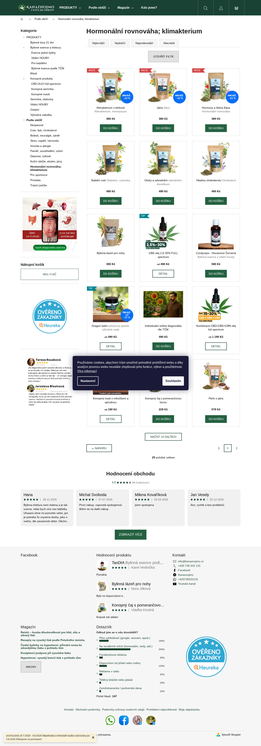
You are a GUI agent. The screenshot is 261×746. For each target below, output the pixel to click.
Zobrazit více (130, 534)
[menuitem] (70, 7)
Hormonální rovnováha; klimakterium (45, 168)
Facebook (184, 570)
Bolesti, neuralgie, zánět (45, 135)
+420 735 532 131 (189, 565)
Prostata (35, 180)
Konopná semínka (42, 89)
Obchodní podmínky (88, 709)
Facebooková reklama (113, 654)
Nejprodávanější (144, 43)
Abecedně (169, 43)
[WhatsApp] (110, 719)
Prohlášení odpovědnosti (161, 709)
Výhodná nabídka (41, 114)
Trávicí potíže (38, 185)
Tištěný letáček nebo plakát (116, 679)
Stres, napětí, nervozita (44, 140)
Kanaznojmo (185, 574)
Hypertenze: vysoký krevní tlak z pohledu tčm (51, 657)
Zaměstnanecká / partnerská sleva (120, 688)
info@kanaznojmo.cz (191, 561)
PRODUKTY (33, 37)
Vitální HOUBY (40, 57)
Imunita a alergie (40, 145)
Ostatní (34, 109)
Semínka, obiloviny (41, 99)
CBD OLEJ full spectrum (46, 83)
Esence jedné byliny (43, 52)
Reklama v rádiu (109, 671)
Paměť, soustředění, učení (46, 150)
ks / (49, 274)
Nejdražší (120, 43)
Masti (33, 73)
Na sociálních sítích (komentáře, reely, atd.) (125, 646)
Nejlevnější (98, 43)
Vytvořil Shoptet (231, 734)
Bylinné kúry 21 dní (42, 42)
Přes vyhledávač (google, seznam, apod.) (124, 637)
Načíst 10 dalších (163, 436)
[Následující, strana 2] (228, 448)
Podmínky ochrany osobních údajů (123, 709)
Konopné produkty (41, 78)
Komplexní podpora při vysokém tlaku (46, 653)
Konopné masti (40, 94)
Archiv (31, 666)
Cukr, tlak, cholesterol (43, 130)
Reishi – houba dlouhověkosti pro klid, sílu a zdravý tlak (50, 634)
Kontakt (69, 709)
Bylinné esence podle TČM (47, 68)
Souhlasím (173, 381)
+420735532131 (188, 579)
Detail (163, 273)
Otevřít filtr (163, 56)
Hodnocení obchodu (130, 474)
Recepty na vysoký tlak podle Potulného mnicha (53, 640)
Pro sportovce (38, 174)
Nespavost (36, 125)
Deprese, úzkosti (40, 156)
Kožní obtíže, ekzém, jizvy (46, 161)
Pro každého (39, 63)
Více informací (87, 371)
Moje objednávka (189, 709)
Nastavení (88, 381)
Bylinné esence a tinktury (45, 47)
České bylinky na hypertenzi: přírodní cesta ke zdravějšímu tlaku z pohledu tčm (51, 646)
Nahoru (100, 448)
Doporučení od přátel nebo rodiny (119, 663)
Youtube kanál (187, 583)
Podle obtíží (34, 120)
